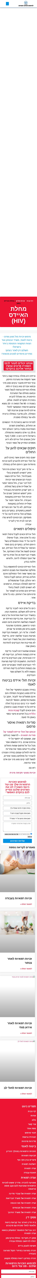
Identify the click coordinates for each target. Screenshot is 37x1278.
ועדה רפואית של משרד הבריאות (21, 1198)
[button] (7, 3)
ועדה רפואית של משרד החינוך (22, 1212)
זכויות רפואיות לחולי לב (18, 1087)
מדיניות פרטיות (13, 834)
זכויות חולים (20, 301)
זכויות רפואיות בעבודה (18, 898)
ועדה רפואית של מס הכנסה (23, 1203)
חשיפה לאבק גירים (27, 1246)
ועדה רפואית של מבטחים (24, 1208)
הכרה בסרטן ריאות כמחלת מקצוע (20, 1258)
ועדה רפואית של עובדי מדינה (22, 1193)
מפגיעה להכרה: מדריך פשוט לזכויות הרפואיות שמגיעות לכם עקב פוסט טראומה (19, 1185)
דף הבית (30, 301)
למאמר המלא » (26, 904)
